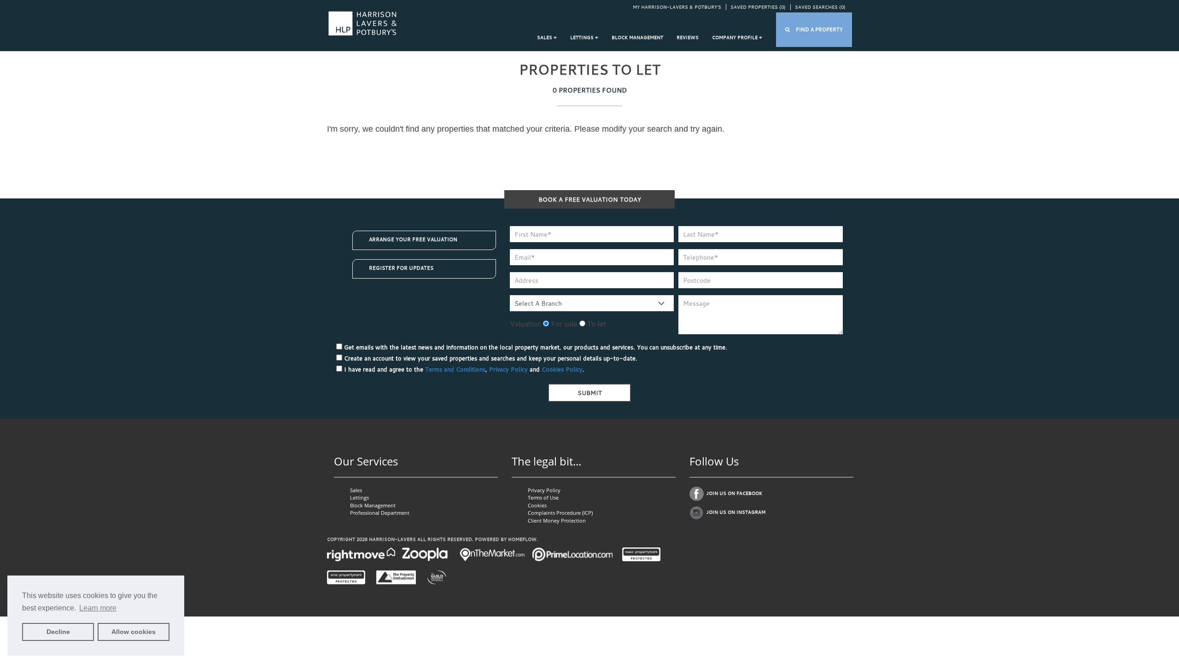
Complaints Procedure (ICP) (560, 512)
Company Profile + (737, 38)
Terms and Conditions (455, 369)
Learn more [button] (98, 608)
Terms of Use (543, 497)
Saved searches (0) (820, 7)
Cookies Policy (562, 369)
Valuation (525, 324)
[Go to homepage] (362, 23)
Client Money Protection (557, 520)
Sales (356, 490)
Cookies (537, 505)
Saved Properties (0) (758, 7)
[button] (814, 29)
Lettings (359, 497)
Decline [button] (58, 631)
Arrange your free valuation (413, 239)
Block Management (637, 38)
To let (595, 324)
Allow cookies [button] (133, 631)
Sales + (547, 38)
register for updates (401, 268)
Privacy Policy (508, 369)
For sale (563, 324)
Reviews (688, 38)
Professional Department (379, 512)
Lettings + (584, 38)
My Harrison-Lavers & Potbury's (677, 7)
